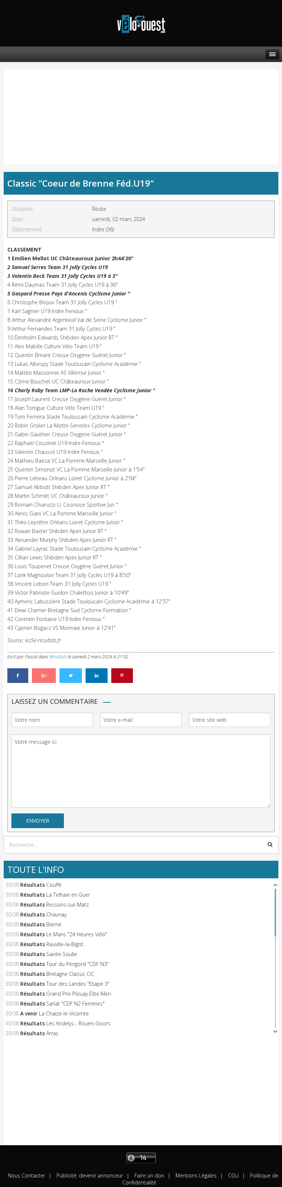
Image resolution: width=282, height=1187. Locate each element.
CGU (233, 1175)
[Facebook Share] (17, 675)
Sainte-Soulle (61, 954)
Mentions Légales (195, 1175)
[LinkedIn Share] (97, 675)
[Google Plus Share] (44, 675)
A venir (28, 1013)
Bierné (53, 924)
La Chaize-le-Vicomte (64, 1013)
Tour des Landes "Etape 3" (77, 983)
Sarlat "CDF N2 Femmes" (75, 1003)
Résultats (58, 657)
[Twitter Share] (70, 675)
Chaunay (56, 914)
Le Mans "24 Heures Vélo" (76, 934)
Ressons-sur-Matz (67, 904)
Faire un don (148, 1175)
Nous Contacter (26, 1175)
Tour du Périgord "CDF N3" (77, 963)
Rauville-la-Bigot (64, 944)
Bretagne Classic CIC (70, 973)
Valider (270, 844)
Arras (52, 1033)
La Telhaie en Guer (68, 894)
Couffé (54, 884)
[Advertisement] (42, 109)
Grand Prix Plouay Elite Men (78, 993)
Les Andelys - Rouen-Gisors (78, 1023)
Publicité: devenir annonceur (89, 1175)
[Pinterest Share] (122, 675)
